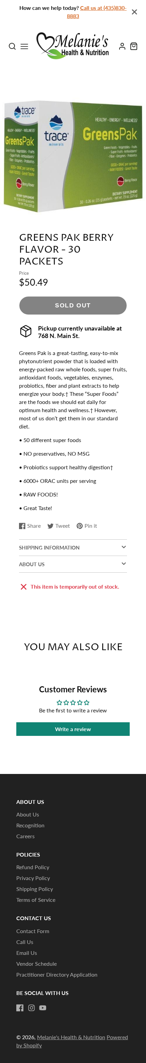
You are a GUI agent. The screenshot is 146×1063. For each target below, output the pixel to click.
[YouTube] (43, 1008)
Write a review (73, 729)
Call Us (24, 942)
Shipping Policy (34, 888)
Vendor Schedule (36, 963)
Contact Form (32, 931)
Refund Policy (32, 867)
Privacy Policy (33, 878)
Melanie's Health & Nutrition (71, 1037)
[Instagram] (31, 1008)
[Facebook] (20, 1008)
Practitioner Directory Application (56, 974)
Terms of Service (35, 899)
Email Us (26, 952)
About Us (27, 814)
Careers (25, 836)
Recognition (30, 825)
